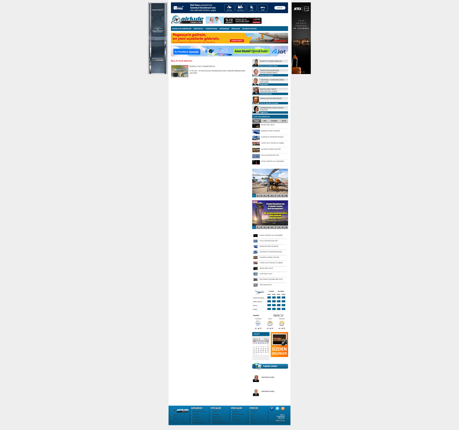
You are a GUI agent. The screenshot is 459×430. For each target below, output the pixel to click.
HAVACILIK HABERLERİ (181, 28)
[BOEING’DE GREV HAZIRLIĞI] (255, 247)
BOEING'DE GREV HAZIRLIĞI (269, 246)
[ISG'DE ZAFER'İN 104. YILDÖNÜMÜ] (255, 236)
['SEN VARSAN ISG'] (255, 286)
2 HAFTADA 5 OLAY (266, 274)
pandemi (253, 411)
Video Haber (236, 420)
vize (251, 423)
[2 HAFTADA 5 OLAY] (255, 275)
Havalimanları (216, 417)
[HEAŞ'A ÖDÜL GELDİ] (255, 269)
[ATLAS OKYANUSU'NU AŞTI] (255, 242)
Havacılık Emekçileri (218, 423)
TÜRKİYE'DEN (211, 28)
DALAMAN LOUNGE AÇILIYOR (269, 257)
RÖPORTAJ (198, 28)
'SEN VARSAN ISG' (266, 285)
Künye (174, 415)
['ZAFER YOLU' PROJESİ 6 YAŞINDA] (255, 264)
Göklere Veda (216, 420)
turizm (252, 414)
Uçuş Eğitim (215, 414)
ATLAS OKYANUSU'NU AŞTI (269, 241)
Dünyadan (195, 420)
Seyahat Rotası (197, 423)
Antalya (253, 420)
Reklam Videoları (238, 414)
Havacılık (215, 411)
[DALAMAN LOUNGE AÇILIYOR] (255, 258)
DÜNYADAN (224, 28)
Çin (251, 417)
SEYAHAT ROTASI (249, 28)
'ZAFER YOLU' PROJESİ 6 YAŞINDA (271, 263)
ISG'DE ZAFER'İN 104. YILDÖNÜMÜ (271, 235)
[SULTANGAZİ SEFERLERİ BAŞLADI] (255, 253)
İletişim (175, 418)
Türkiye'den (196, 417)
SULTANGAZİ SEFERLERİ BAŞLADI (271, 252)
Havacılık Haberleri (198, 411)
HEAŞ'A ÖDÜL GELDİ (266, 268)
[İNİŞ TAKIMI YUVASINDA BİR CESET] (255, 280)
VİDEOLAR (235, 28)
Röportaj (195, 414)
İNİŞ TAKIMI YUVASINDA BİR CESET (271, 279)
